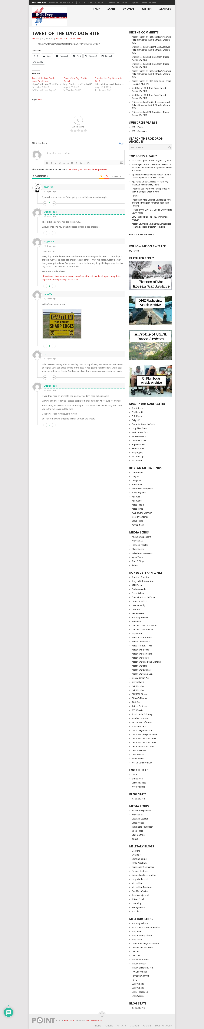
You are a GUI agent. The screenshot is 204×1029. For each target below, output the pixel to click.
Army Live (136, 931)
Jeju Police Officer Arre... (145, 2)
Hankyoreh (137, 484)
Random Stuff (62, 38)
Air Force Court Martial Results (146, 927)
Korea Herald (138, 505)
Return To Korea (139, 706)
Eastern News (138, 613)
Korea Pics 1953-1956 (142, 646)
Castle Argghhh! (139, 863)
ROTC (134, 980)
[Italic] (51, 163)
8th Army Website (140, 617)
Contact (128, 9)
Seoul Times (137, 521)
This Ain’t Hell (138, 899)
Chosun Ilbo (137, 472)
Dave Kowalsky (138, 605)
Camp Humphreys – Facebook (145, 943)
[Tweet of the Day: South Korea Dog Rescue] (47, 84)
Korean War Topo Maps (142, 674)
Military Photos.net (140, 959)
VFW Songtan (138, 758)
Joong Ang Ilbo (139, 492)
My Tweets (134, 251)
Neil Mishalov (138, 686)
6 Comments (75, 38)
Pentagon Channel (140, 976)
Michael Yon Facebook (142, 887)
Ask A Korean (138, 408)
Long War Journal (140, 879)
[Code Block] (76, 163)
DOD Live (136, 955)
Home (96, 9)
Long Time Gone (139, 428)
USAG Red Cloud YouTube (144, 738)
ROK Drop (69, 1020)
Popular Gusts (138, 444)
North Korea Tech (140, 432)
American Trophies (140, 577)
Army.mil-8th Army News (143, 581)
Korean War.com (139, 666)
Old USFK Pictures (140, 694)
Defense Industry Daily (142, 947)
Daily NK (136, 420)
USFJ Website (138, 984)
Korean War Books (140, 650)
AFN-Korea (137, 585)
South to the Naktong (142, 714)
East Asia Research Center (143, 424)
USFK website (138, 754)
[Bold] (47, 163)
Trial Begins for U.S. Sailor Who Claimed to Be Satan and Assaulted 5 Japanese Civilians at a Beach (152, 167)
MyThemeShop (94, 1020)
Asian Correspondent (141, 537)
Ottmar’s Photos (139, 698)
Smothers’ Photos (140, 718)
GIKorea (35, 38)
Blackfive (136, 851)
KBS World (137, 501)
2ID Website (137, 710)
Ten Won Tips (138, 456)
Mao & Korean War (140, 678)
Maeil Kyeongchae (140, 517)
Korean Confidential (141, 641)
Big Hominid (137, 412)
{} (84, 163)
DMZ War (136, 609)
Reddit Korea (138, 448)
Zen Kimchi (137, 460)
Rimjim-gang (137, 452)
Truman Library (139, 726)
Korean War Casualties (142, 654)
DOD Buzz (136, 951)
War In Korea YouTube (142, 763)
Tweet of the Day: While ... (62, 2)
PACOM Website (139, 972)
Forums (147, 9)
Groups (147, 1026)
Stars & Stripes (138, 561)
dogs (39, 99)
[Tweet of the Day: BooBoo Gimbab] (79, 84)
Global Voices (138, 549)
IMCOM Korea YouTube (142, 629)
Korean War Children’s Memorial (146, 662)
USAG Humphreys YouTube (144, 734)
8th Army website (140, 923)
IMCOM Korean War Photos (144, 625)
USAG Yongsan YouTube (143, 746)
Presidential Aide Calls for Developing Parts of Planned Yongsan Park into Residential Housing (151, 203)
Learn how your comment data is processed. (88, 169)
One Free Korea (139, 440)
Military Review (138, 964)
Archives (165, 9)
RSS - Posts (137, 127)
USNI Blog (136, 903)
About (111, 9)
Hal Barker (136, 621)
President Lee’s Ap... (118, 2)
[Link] (81, 163)
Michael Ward (138, 682)
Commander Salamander (143, 867)
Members (134, 1026)
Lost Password (163, 1026)
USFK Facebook (139, 750)
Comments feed (139, 783)
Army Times (137, 541)
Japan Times (137, 557)
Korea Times (137, 509)
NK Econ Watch (139, 436)
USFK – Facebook (140, 992)
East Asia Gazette (140, 545)
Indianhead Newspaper (142, 488)
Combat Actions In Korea (143, 597)
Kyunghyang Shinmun (142, 513)
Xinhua (135, 565)
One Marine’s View (140, 891)
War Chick (136, 911)
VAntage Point (138, 907)
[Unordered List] (68, 163)
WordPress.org (138, 787)
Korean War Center (140, 658)
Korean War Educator (141, 670)
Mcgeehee (49, 241)
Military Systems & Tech (143, 968)
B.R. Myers (137, 416)
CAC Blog (136, 855)
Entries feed (137, 779)
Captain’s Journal (139, 859)
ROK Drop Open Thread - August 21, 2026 (151, 160)
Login (121, 143)
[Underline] (55, 163)
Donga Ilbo (137, 480)
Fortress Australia (140, 871)
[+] (88, 163)
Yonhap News (138, 525)
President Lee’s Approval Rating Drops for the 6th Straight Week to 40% (151, 40)
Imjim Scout (137, 633)
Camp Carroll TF (139, 601)
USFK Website (138, 996)
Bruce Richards (138, 593)
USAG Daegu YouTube (142, 730)
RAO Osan (136, 702)
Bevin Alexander (139, 589)
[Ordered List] (64, 163)
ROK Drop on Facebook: (142, 234)
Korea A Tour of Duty (142, 637)
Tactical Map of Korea (142, 722)
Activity (121, 1026)
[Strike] (60, 163)
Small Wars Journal (140, 895)
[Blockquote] (72, 163)
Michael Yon (137, 883)
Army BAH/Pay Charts (142, 935)
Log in (134, 774)
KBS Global (137, 497)
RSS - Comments (139, 131)
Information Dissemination (144, 875)
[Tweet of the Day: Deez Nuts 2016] (111, 84)
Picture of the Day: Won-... (92, 2)
